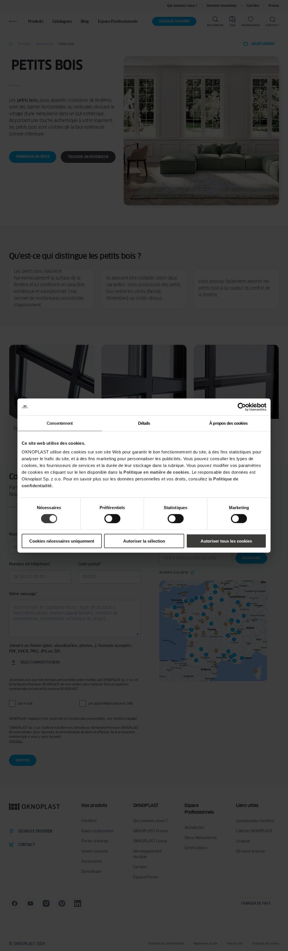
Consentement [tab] (60, 423)
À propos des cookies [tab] (228, 423)
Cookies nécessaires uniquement (61, 541)
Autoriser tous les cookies (226, 541)
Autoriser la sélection (144, 541)
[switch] (112, 518)
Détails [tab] (144, 423)
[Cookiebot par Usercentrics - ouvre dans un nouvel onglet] (241, 407)
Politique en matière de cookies (156, 472)
